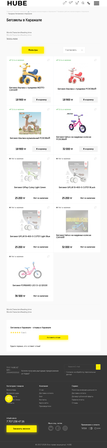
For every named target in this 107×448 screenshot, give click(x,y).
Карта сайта (43, 403)
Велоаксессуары (13, 393)
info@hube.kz (12, 418)
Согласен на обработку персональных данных (81, 373)
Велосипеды (11, 390)
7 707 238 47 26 (15, 421)
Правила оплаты (78, 400)
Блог (41, 396)
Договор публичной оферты (82, 396)
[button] (9, 399)
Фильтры (33, 50)
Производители (45, 406)
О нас (41, 390)
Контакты (42, 400)
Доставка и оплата (46, 393)
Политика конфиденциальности (84, 390)
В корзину (41, 99)
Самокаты (10, 403)
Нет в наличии (40, 198)
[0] (64, 3)
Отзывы (75, 403)
